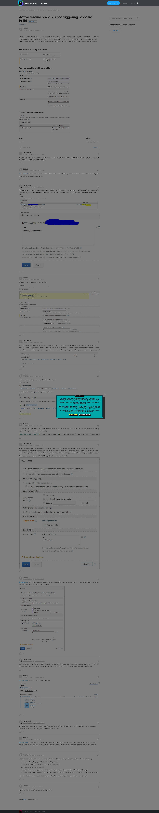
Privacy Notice (76, 409)
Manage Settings (84, 414)
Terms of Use (88, 409)
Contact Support (113, 3)
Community (125, 3)
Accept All (73, 414)
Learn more (83, 403)
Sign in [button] (133, 3)
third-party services (67, 410)
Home (20, 3)
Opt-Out (91, 411)
